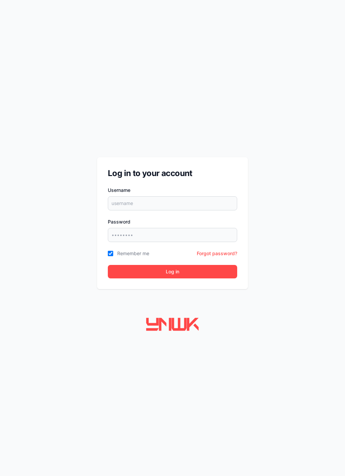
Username (119, 190)
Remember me (133, 253)
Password (119, 222)
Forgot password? (217, 253)
